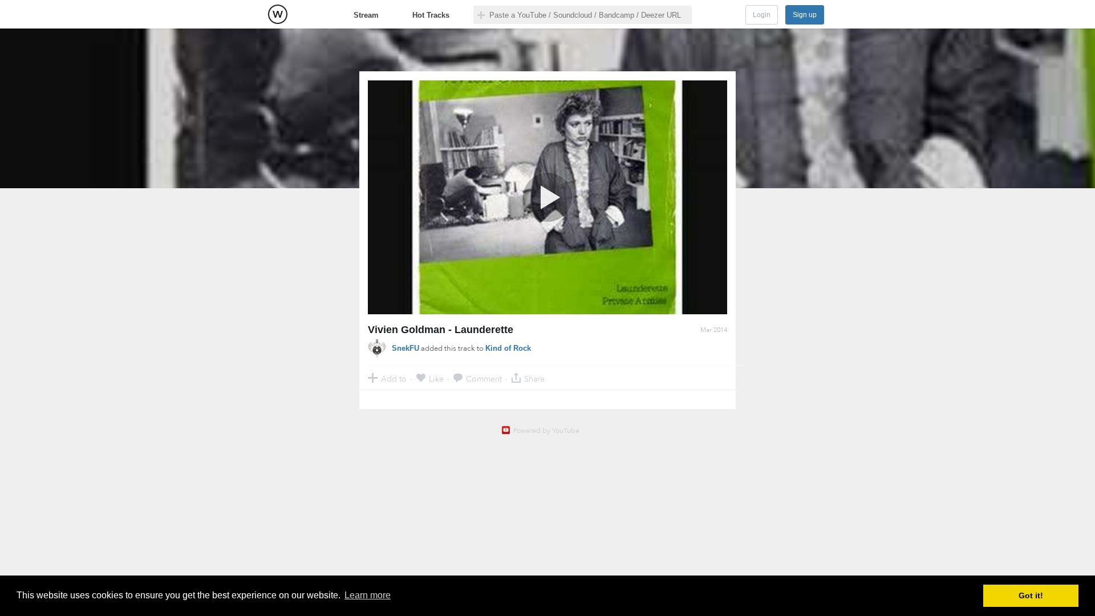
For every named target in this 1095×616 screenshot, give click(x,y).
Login (761, 15)
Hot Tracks (430, 15)
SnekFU (405, 348)
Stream (366, 15)
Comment (484, 378)
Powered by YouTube (546, 430)
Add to (394, 378)
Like (436, 378)
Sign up (805, 15)
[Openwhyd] (277, 14)
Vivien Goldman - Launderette (440, 329)
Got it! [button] (1031, 595)
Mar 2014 (713, 330)
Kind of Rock (508, 348)
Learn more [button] (367, 595)
